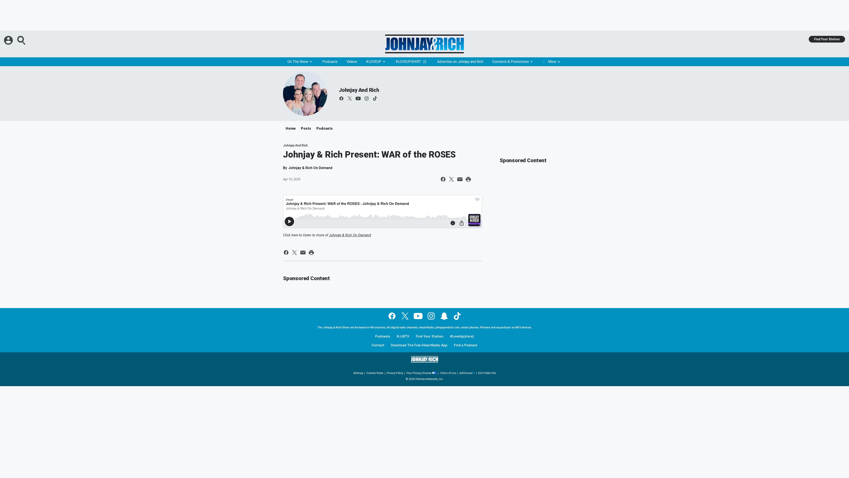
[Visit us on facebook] (341, 98)
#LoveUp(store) (462, 336)
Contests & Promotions (510, 62)
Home (291, 128)
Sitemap (358, 373)
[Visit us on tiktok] (375, 98)
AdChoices (465, 373)
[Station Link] (424, 44)
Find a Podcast (465, 345)
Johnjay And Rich (359, 90)
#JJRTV (403, 336)
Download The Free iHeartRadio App (419, 345)
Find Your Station (827, 39)
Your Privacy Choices (419, 373)
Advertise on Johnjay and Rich (460, 62)
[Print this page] (468, 179)
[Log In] (9, 40)
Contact (378, 345)
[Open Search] (21, 40)
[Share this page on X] (451, 179)
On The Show (297, 62)
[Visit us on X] (349, 98)
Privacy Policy (395, 373)
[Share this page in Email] (460, 179)
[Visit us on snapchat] (444, 316)
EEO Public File (487, 373)
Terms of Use (448, 373)
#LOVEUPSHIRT (408, 62)
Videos (351, 62)
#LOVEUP (373, 62)
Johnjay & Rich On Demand (350, 235)
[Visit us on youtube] (358, 98)
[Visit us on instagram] (366, 98)
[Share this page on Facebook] (443, 179)
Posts (306, 128)
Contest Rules (374, 373)
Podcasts (330, 62)
